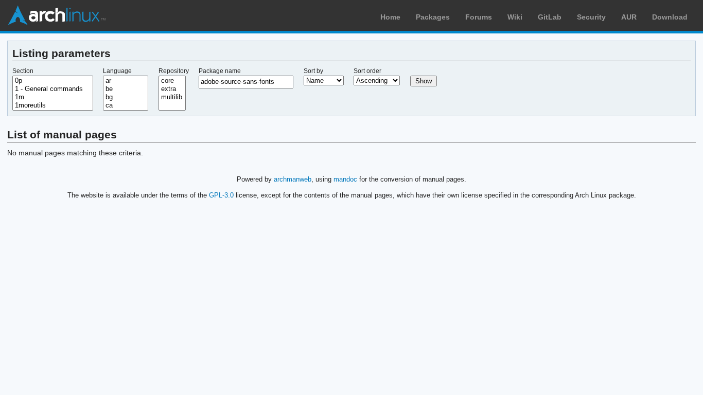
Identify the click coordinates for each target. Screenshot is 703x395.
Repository (174, 71)
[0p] (53, 81)
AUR (629, 17)
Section (22, 71)
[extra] (172, 89)
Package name (220, 71)
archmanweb (292, 179)
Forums (478, 17)
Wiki (514, 17)
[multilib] (172, 97)
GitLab (549, 17)
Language (117, 71)
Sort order (367, 71)
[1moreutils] (53, 105)
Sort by (313, 71)
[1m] (53, 97)
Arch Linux (57, 15)
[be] (125, 89)
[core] (172, 81)
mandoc (345, 179)
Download (670, 17)
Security (591, 17)
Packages (433, 17)
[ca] (125, 105)
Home (390, 17)
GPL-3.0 (221, 195)
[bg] (125, 97)
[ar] (125, 81)
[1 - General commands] (53, 89)
